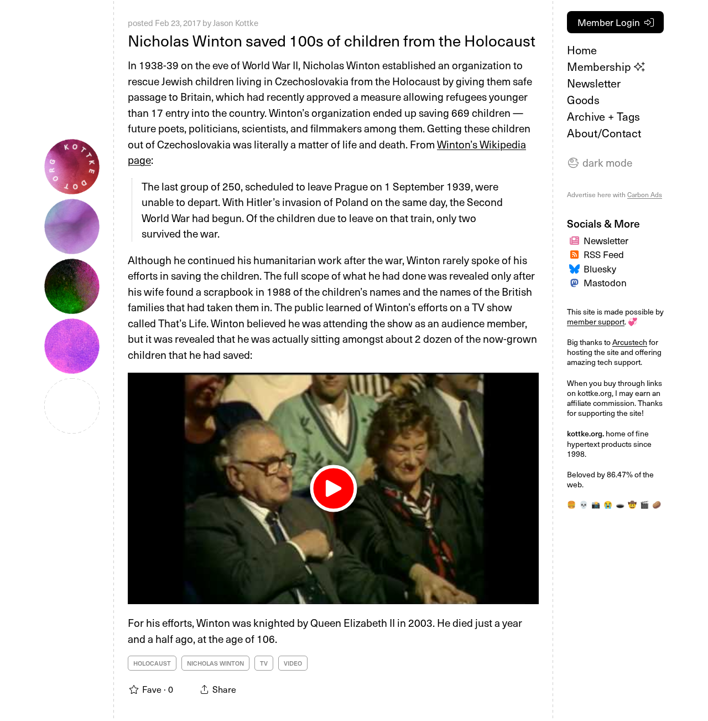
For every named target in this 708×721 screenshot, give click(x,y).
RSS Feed (604, 254)
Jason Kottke (235, 23)
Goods (583, 99)
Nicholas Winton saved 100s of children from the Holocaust (331, 40)
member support (595, 321)
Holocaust (152, 663)
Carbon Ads (644, 194)
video (293, 663)
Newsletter (594, 83)
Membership (600, 66)
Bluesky (600, 268)
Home (582, 50)
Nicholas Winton (215, 663)
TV (264, 663)
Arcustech (629, 342)
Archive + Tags (603, 116)
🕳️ (620, 504)
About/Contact (604, 133)
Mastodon (605, 282)
